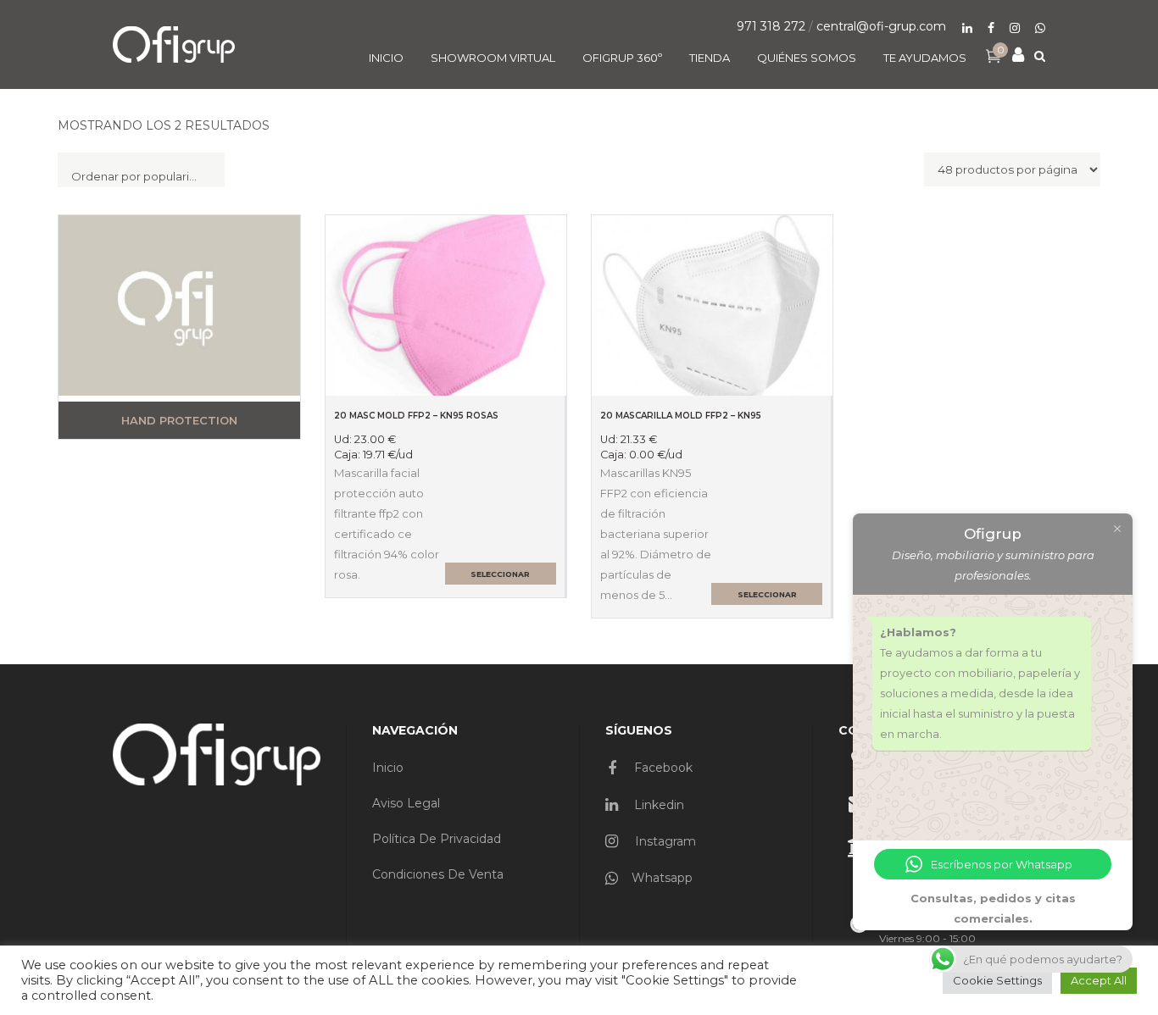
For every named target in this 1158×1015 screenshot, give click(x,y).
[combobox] (141, 170)
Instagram (664, 841)
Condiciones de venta (438, 874)
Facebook (662, 767)
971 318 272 (771, 26)
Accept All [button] (1099, 980)
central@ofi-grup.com (881, 26)
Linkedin (657, 805)
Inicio (388, 767)
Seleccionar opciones (500, 577)
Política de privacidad (436, 838)
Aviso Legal (406, 803)
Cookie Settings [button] (997, 980)
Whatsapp (662, 877)
